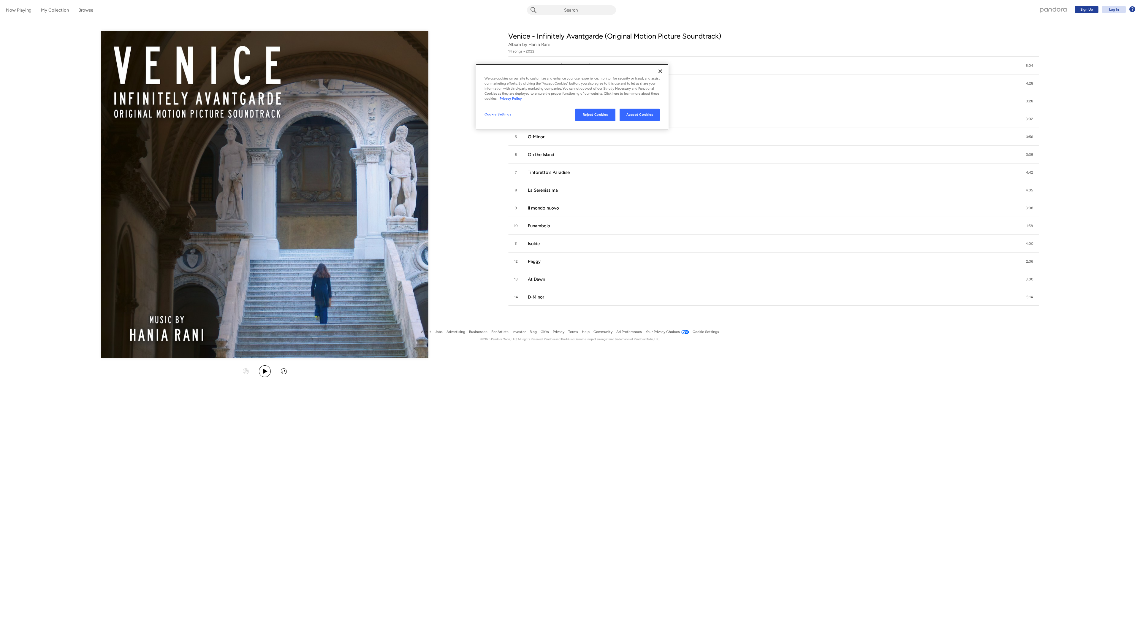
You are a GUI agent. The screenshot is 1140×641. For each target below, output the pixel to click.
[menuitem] (1104, 9)
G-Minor (536, 136)
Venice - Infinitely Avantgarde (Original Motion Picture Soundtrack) (614, 36)
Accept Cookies (639, 114)
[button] (774, 65)
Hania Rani (539, 44)
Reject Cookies (595, 114)
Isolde (534, 243)
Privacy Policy (511, 98)
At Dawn (536, 279)
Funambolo (539, 226)
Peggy (534, 261)
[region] (572, 97)
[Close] (660, 71)
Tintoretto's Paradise (549, 172)
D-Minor (536, 297)
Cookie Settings (498, 114)
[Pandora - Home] (1053, 9)
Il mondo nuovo (543, 208)
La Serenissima (543, 190)
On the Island (541, 154)
